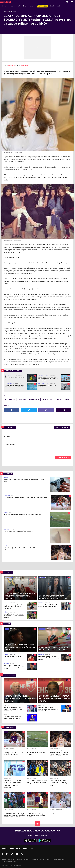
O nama (4, 859)
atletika (59, 399)
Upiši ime (7, 437)
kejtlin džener (10, 399)
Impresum (19, 859)
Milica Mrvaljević (12, 65)
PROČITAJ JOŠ (10, 727)
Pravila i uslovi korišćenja (10, 862)
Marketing (11, 859)
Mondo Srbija (15, 848)
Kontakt (26, 859)
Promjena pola (34, 399)
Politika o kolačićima (38, 859)
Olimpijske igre (47, 399)
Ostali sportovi (12, 11)
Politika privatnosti (59, 859)
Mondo (4, 848)
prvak (67, 399)
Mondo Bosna (28, 848)
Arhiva (48, 859)
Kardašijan (22, 399)
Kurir (22, 65)
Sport (5, 11)
